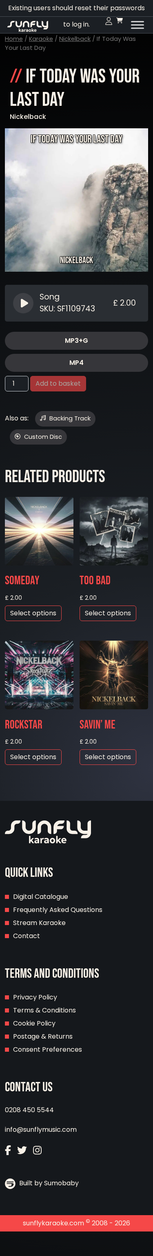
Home (14, 39)
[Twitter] (22, 1151)
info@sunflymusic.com (41, 1129)
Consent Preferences (47, 1049)
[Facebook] (8, 1151)
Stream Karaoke (39, 922)
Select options (33, 613)
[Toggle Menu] (137, 24)
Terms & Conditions (44, 1010)
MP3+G (76, 340)
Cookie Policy (34, 1023)
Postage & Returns (43, 1036)
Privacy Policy (35, 997)
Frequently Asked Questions (57, 909)
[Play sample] (24, 303)
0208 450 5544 (29, 1110)
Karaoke (41, 39)
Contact (26, 936)
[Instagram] (37, 1151)
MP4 (76, 362)
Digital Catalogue (40, 896)
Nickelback (75, 39)
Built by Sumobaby (48, 1183)
